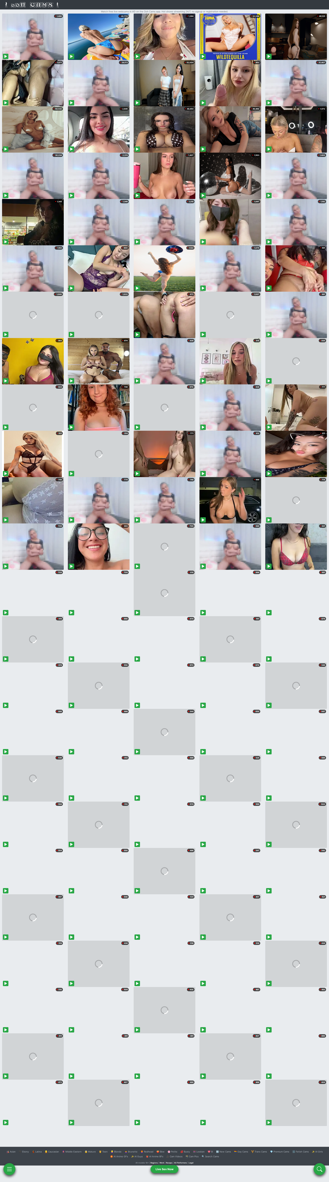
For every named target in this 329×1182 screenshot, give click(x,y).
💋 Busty (185, 1151)
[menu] (9, 1169)
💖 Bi (210, 1151)
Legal (191, 1163)
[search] (320, 1169)
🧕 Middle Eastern (72, 1151)
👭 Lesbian (199, 1151)
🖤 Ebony (24, 1151)
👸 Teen (103, 1151)
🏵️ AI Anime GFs (119, 1156)
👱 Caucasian (52, 1151)
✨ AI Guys (137, 1156)
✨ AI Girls (317, 1151)
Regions (154, 1163)
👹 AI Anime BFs (154, 1156)
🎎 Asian (11, 1151)
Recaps (169, 1163)
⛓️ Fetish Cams (300, 1151)
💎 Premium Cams (279, 1151)
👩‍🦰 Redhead (147, 1151)
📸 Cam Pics (192, 1156)
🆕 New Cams (223, 1151)
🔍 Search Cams (210, 1156)
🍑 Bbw (160, 1151)
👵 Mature (90, 1151)
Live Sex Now (165, 1169)
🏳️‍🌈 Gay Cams (241, 1151)
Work (162, 1163)
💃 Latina (37, 1151)
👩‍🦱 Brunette (131, 1151)
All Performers (180, 1163)
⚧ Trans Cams (259, 1151)
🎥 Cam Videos (174, 1156)
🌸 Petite (172, 1151)
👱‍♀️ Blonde (116, 1151)
